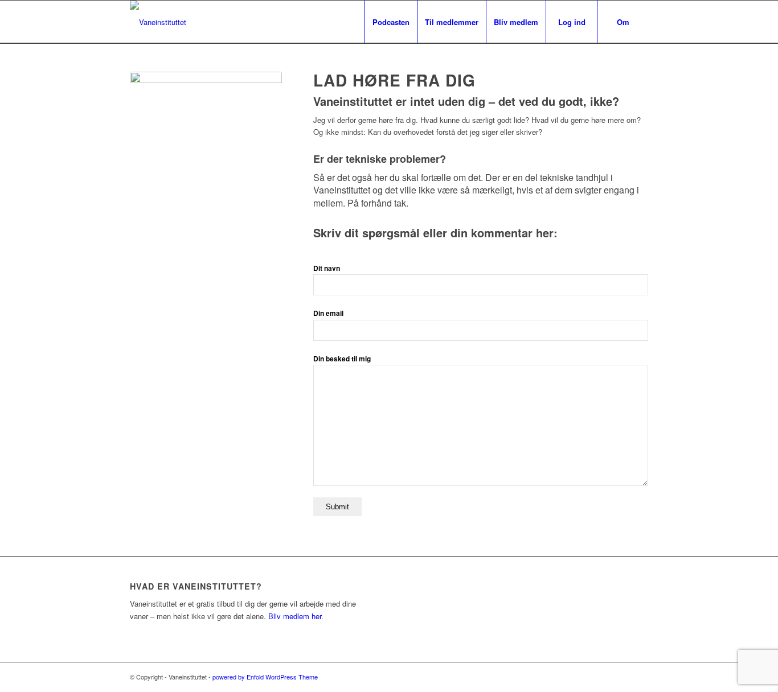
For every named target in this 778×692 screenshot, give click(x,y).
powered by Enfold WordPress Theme (265, 676)
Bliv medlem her (294, 616)
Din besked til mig (342, 359)
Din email (328, 313)
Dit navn (326, 268)
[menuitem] (391, 22)
